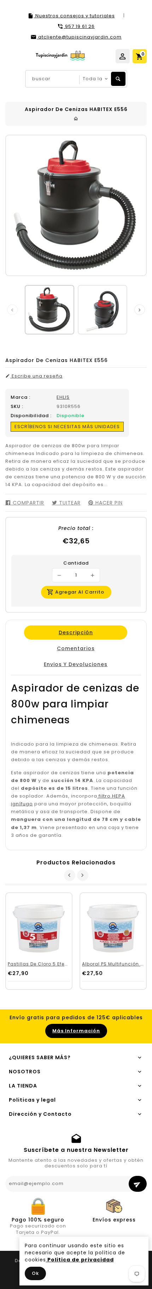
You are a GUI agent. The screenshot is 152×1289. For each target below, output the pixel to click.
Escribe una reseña (36, 376)
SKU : (17, 406)
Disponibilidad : (31, 416)
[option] (49, 309)
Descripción (75, 632)
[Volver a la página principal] (76, 118)
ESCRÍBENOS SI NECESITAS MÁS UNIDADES (67, 426)
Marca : (20, 397)
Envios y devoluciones (75, 664)
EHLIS (63, 397)
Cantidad (76, 563)
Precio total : (76, 528)
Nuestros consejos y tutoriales (74, 15)
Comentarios (75, 648)
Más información (76, 1030)
